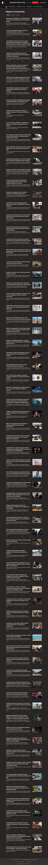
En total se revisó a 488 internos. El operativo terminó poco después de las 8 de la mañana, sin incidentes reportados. (18, 755)
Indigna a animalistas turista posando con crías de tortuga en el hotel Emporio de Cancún (18, 413)
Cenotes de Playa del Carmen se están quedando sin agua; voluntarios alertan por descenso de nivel (18, 812)
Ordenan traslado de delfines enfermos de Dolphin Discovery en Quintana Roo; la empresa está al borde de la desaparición (17, 401)
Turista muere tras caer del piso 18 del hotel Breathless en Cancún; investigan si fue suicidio (18, 600)
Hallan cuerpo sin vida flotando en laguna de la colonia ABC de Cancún (18, 728)
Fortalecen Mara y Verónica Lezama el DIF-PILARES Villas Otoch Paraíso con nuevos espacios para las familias (18, 494)
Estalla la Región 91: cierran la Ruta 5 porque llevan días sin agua (18, 540)
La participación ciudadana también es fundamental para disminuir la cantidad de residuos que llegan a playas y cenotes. (17, 173)
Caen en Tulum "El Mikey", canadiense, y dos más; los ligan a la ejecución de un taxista (17, 124)
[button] (6, 6)
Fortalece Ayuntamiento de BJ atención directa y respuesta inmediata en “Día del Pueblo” (17, 612)
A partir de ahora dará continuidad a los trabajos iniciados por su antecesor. (18, 152)
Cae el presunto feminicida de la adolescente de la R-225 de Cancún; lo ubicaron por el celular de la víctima (18, 136)
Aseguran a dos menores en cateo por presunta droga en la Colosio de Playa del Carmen (17, 112)
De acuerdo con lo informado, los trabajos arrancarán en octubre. (17, 828)
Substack (19, 863)
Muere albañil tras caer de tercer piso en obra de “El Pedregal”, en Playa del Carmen (18, 847)
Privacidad (24, 859)
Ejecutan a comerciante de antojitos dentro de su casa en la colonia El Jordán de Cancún (18, 388)
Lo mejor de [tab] (13, 14)
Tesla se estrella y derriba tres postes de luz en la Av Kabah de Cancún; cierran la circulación (18, 295)
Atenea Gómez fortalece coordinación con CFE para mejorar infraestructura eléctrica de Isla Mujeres (18, 228)
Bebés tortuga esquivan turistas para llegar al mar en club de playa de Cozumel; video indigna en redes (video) (18, 329)
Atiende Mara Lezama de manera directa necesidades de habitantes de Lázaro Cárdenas (17, 89)
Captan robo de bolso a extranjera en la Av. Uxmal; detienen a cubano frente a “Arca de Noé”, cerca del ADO (18, 564)
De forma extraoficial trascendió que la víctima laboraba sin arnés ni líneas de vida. (18, 850)
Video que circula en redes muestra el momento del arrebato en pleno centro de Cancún (18, 568)
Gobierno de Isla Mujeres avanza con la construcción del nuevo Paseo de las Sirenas (18, 318)
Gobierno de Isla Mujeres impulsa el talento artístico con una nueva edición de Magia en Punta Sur (18, 461)
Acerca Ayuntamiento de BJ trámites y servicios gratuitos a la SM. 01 (17, 31)
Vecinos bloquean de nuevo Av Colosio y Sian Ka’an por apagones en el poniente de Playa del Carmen (18, 519)
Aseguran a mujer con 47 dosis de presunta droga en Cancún (18, 273)
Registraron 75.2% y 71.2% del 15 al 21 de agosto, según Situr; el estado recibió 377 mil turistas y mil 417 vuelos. (17, 345)
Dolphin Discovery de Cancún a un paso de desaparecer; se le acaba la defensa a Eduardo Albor (18, 705)
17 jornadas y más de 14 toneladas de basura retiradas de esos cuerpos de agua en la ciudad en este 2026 (18, 196)
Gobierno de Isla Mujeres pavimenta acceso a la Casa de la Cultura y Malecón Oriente (18, 78)
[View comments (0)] (15, 27)
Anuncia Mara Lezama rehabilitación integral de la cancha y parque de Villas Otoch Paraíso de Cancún (17, 576)
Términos (28, 859)
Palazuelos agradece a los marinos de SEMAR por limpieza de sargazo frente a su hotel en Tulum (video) (18, 739)
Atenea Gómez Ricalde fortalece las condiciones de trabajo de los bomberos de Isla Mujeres (17, 506)
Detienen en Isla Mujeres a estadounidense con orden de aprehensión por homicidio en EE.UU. (18, 20)
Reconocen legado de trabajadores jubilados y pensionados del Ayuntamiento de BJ (18, 100)
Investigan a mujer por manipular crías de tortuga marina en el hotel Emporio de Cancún (18, 354)
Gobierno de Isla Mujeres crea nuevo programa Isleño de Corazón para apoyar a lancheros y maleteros (18, 54)
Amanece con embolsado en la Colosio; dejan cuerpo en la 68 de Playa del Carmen (18, 483)
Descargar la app (29, 861)
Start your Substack (20, 861)
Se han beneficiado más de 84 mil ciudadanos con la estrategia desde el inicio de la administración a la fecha (17, 616)
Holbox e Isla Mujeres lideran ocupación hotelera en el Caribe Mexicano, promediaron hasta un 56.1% (18, 342)
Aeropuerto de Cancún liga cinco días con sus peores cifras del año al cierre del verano (18, 239)
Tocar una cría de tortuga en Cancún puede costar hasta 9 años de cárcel (18, 262)
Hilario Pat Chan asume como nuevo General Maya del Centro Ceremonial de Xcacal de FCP (18, 148)
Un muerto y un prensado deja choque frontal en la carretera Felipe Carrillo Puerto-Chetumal (18, 671)
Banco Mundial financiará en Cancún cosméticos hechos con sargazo (16, 365)
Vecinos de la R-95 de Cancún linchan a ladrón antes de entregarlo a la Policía (17, 693)
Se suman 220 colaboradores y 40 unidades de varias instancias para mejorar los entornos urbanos (17, 556)
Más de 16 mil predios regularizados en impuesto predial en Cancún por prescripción (17, 425)
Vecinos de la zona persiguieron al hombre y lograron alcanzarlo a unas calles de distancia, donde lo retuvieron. (17, 696)
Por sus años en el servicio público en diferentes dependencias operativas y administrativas (16, 103)
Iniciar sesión (43, 2)
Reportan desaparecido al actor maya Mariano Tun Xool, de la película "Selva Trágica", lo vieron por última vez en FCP (17, 717)
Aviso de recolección (33, 859)
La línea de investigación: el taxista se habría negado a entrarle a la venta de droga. (17, 128)
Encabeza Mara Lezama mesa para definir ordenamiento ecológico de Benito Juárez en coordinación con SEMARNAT (18, 449)
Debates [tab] (17, 14)
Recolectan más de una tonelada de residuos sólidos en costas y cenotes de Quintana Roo (18, 170)
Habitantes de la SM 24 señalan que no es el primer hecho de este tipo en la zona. (18, 767)
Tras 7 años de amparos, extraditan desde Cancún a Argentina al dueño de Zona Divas (18, 472)
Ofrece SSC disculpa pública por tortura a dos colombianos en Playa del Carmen (17, 530)
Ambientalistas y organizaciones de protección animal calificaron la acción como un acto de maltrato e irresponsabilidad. (17, 416)
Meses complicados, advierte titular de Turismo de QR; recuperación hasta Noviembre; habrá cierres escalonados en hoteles (17, 66)
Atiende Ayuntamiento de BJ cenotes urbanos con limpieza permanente (16, 192)
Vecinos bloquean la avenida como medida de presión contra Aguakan (18, 543)
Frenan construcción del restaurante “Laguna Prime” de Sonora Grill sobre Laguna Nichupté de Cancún (16, 181)
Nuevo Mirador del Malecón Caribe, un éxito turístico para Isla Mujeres (18, 635)
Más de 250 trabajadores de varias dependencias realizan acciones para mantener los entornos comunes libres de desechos (17, 779)
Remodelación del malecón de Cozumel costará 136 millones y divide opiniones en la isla (18, 824)
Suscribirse (35, 2)
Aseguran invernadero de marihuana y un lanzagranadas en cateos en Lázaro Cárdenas (18, 682)
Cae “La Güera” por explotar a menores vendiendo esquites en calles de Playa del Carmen (17, 376)
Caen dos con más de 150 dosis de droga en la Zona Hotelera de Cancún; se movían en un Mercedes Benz (18, 647)
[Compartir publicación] (30, 2)
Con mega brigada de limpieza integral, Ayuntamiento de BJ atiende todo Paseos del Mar (18, 776)
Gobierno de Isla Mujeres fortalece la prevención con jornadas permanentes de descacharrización (17, 788)
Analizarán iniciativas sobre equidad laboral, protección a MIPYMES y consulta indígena (18, 204)
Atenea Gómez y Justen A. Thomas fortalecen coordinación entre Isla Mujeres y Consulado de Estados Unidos (18, 588)
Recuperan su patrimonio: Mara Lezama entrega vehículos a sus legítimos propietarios (17, 624)
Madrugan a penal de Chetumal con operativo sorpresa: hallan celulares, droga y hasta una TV (18, 751)
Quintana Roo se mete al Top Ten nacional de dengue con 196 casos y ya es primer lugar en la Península (18, 437)
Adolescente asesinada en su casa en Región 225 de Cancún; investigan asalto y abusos (18, 159)
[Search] (27, 2)
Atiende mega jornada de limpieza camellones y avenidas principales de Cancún (16, 552)
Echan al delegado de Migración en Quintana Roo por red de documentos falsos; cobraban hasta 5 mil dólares (18, 836)
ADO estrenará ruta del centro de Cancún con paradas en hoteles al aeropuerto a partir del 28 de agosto (18, 251)
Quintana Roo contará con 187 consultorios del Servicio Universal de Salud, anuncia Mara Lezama (18, 216)
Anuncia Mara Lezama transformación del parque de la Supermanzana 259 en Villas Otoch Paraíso (18, 800)
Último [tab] (8, 14)
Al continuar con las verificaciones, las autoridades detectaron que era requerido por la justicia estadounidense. (18, 23)
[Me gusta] (7, 27)
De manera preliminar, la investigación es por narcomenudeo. (15, 116)
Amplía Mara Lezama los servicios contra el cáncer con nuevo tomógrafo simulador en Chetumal (18, 307)
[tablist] (13, 15)
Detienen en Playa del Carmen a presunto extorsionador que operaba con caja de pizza (18, 283)
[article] (24, 22)
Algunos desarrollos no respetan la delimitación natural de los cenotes (18, 816)
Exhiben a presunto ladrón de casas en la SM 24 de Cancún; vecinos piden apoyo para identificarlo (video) (18, 763)
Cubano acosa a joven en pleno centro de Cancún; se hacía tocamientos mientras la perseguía (17, 659)
